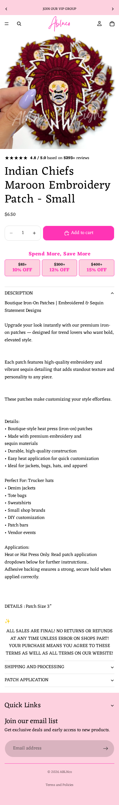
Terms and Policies (59, 785)
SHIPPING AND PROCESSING (34, 667)
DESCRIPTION (19, 293)
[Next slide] (112, 9)
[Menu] (6, 23)
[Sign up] (106, 749)
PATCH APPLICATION (27, 680)
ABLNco (66, 772)
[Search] (19, 23)
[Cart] (112, 23)
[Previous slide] (6, 9)
